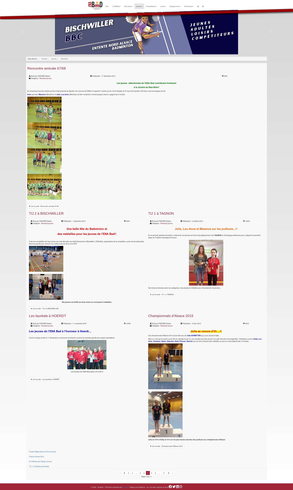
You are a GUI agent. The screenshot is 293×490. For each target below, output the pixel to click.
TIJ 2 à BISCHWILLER (46, 213)
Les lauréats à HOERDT (47, 316)
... (136, 473)
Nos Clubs (128, 6)
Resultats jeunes (45, 78)
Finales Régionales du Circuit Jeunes (42, 451)
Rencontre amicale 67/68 (46, 68)
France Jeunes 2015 (36, 456)
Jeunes (138, 6)
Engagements (175, 6)
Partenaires (188, 6)
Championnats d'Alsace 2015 (170, 316)
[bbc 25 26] (146, 31)
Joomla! (125, 487)
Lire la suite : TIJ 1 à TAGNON (162, 294)
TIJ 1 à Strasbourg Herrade (39, 466)
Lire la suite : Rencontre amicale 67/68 (44, 206)
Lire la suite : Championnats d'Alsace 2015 (167, 446)
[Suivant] (168, 473)
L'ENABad (115, 6)
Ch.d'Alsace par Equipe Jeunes (40, 461)
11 (164, 473)
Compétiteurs (151, 6)
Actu (107, 6)
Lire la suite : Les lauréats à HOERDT (46, 379)
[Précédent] (124, 473)
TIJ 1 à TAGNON (161, 213)
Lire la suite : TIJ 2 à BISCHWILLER (45, 308)
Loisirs (162, 6)
